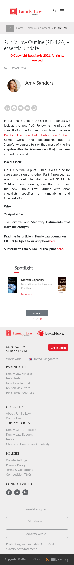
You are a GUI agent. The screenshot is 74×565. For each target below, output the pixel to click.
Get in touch (58, 347)
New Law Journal (18, 383)
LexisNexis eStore (18, 388)
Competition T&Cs (19, 474)
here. (52, 241)
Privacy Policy (15, 465)
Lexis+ (10, 439)
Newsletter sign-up (36, 509)
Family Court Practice (21, 429)
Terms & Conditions (19, 469)
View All (37, 313)
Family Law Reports (19, 434)
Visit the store (36, 521)
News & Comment (39, 28)
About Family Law (18, 413)
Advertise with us (36, 533)
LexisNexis (13, 378)
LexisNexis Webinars (20, 392)
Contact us (13, 418)
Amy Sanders (39, 83)
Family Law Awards (19, 373)
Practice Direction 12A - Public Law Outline (36, 135)
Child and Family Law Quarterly (28, 444)
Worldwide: (15, 359)
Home (19, 28)
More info (60, 294)
